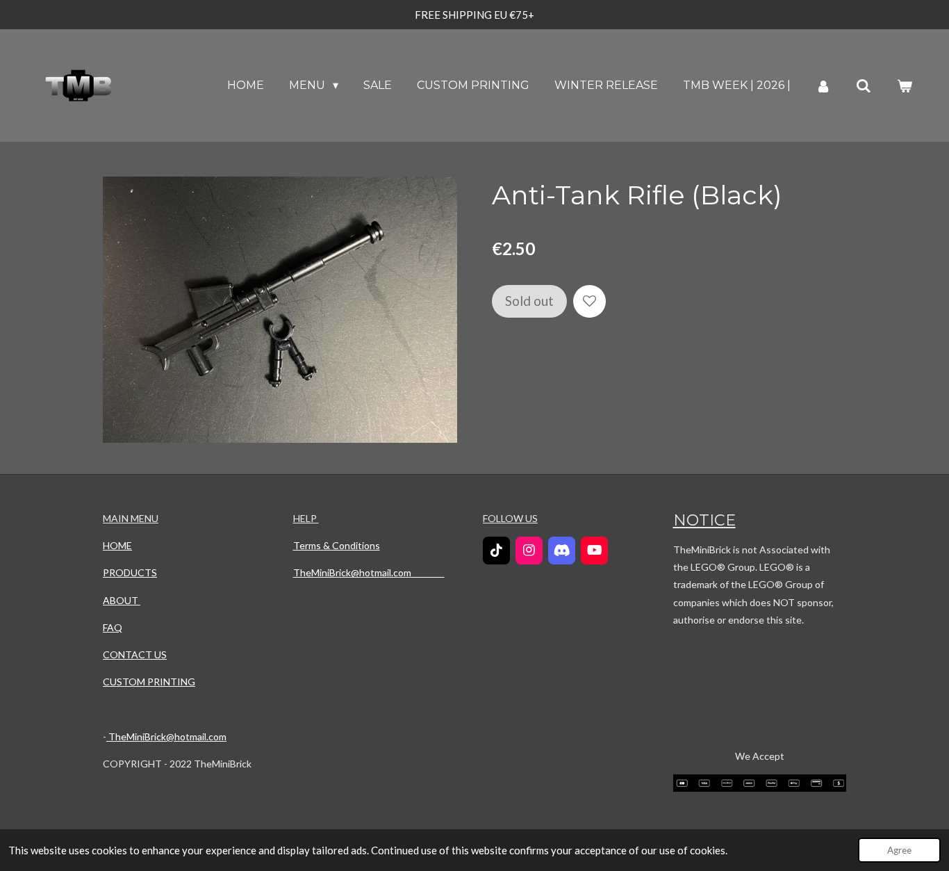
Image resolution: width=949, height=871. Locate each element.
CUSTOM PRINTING (149, 681)
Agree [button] (899, 850)
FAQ (112, 627)
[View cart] (904, 86)
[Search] (863, 86)
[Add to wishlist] (589, 301)
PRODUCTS (130, 572)
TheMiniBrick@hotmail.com (166, 736)
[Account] (823, 86)
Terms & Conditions (336, 545)
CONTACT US (135, 654)
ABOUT (121, 600)
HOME (117, 545)
